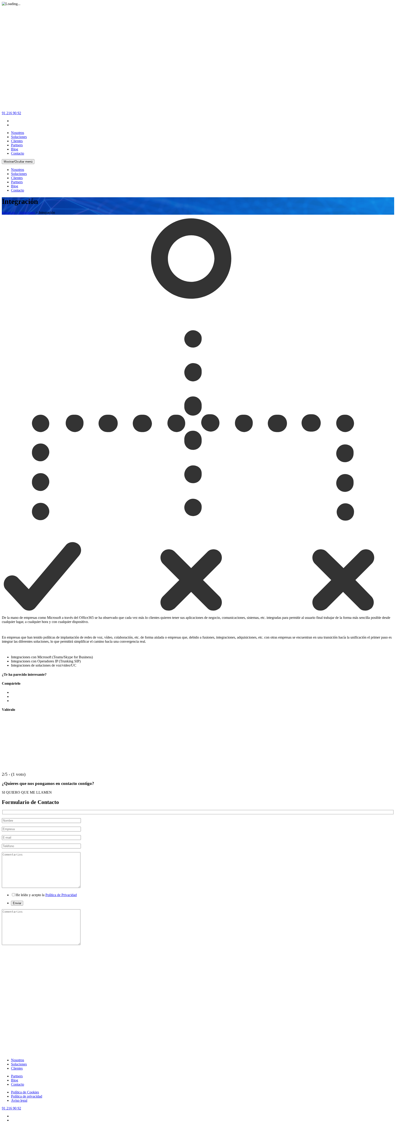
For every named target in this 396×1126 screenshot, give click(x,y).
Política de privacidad (26, 1096)
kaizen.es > (10, 212)
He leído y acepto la (46, 895)
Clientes (17, 141)
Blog (14, 149)
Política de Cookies (25, 1092)
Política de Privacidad (61, 895)
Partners (17, 145)
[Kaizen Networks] (198, 109)
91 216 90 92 (11, 113)
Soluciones (19, 137)
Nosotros (17, 133)
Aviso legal (19, 1100)
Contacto (17, 153)
